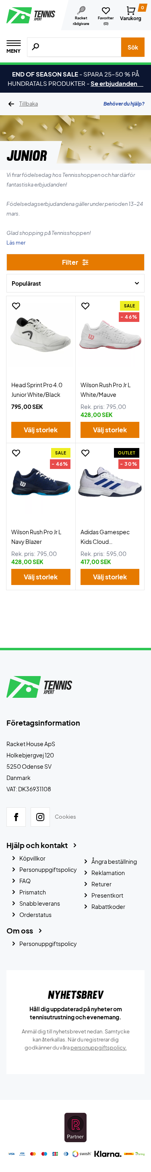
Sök (133, 47)
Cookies (65, 816)
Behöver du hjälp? (124, 104)
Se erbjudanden (117, 83)
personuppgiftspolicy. (98, 1047)
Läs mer (15, 242)
